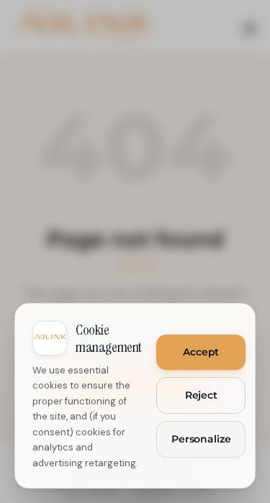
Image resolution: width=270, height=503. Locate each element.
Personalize (200, 438)
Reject (201, 394)
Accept (201, 351)
